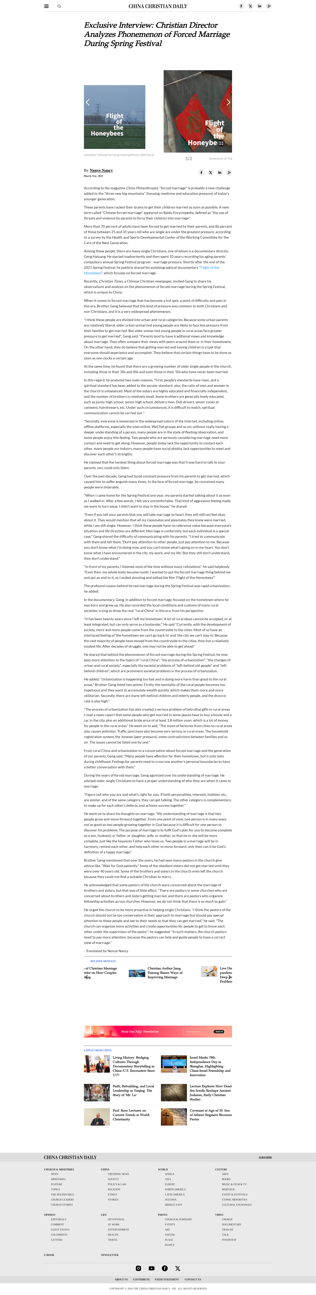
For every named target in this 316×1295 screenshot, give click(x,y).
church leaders (62, 1199)
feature (56, 1184)
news (54, 1174)
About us (121, 1279)
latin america (175, 1194)
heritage (228, 1189)
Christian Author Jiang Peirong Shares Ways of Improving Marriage (126, 972)
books (226, 1179)
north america (175, 1189)
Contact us (192, 1279)
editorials (58, 1219)
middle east (173, 1204)
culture (221, 1169)
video (219, 1215)
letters (56, 1240)
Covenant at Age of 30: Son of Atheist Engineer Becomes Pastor (211, 1114)
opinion (49, 1215)
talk (225, 1234)
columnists (59, 1234)
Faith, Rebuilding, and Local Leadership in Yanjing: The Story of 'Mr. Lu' (133, 1090)
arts (225, 1174)
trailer (227, 1229)
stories (113, 1199)
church (227, 1219)
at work (113, 1224)
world (163, 1169)
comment (57, 1224)
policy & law (117, 1184)
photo (162, 1215)
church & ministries (59, 1169)
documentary (231, 1224)
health (113, 1234)
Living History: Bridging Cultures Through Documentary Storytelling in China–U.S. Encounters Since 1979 (134, 1066)
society (113, 1179)
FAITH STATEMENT (167, 1279)
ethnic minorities (234, 1199)
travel (113, 1240)
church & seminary (178, 1219)
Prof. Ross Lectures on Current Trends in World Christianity (131, 1114)
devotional (116, 1219)
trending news (118, 1174)
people (170, 1245)
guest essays (60, 1229)
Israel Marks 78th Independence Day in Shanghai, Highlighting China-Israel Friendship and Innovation (210, 1066)
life (104, 1215)
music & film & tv (234, 1184)
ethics (112, 1194)
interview (229, 1240)
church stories (62, 1204)
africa (169, 1174)
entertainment (118, 1229)
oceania (170, 1199)
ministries (58, 1179)
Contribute (141, 1279)
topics (55, 1189)
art (167, 1229)
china (105, 1169)
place (169, 1240)
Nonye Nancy (101, 170)
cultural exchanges (237, 1204)
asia (168, 1179)
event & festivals (235, 1194)
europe (170, 1184)
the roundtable (62, 1194)
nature (170, 1234)
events (170, 1224)
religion (114, 1189)
